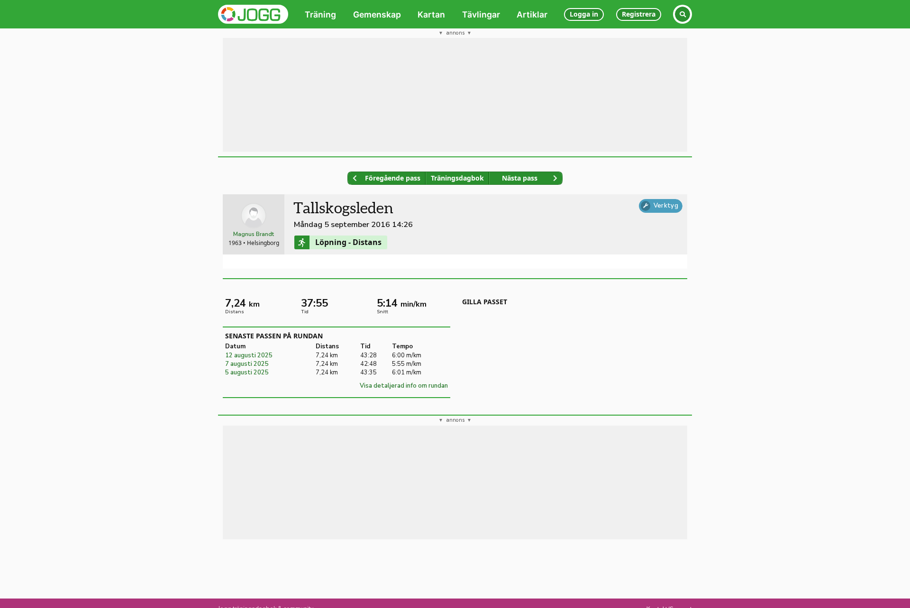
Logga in (584, 13)
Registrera (638, 13)
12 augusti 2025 (249, 355)
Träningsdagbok (457, 177)
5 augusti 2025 (247, 372)
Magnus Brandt (253, 234)
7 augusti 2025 (247, 364)
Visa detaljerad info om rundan (404, 385)
